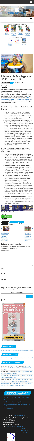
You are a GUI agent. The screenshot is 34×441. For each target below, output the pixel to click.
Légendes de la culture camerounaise (20, 33)
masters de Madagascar (20, 224)
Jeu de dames (14, 222)
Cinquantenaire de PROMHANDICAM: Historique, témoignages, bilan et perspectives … (16, 384)
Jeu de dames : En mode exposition (13, 402)
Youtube (24, 432)
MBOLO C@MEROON (17, 13)
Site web (3, 279)
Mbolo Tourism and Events (24, 44)
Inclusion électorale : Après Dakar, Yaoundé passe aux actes (16, 372)
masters (11, 224)
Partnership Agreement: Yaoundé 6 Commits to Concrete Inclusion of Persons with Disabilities (17, 380)
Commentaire (5, 250)
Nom (3, 268)
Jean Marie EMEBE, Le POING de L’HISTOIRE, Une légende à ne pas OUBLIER (16, 367)
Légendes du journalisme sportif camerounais (27, 33)
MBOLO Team (21, 82)
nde (16, 99)
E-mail (3, 274)
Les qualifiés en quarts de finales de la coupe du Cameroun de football (28, 236)
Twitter (23, 428)
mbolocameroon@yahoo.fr (16, 426)
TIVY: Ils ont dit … (8, 408)
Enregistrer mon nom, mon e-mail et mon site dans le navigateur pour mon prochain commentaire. (16, 288)
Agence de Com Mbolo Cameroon (10, 44)
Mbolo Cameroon (19, 416)
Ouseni (3, 375)
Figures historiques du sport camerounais (13, 33)
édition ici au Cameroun (24, 99)
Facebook (24, 430)
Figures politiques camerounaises (6, 33)
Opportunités (17, 43)
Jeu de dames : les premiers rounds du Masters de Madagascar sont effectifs (5, 236)
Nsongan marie (5, 383)
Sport (21, 222)
